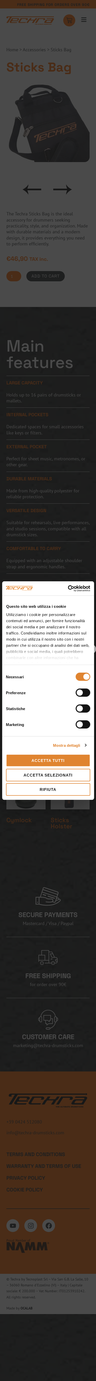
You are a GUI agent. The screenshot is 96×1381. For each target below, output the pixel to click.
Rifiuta (48, 789)
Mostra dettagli (66, 745)
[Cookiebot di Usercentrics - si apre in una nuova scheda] (68, 588)
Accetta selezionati (48, 775)
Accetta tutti (48, 760)
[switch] (83, 693)
